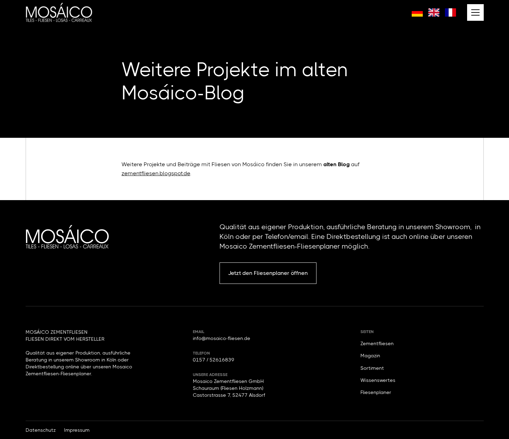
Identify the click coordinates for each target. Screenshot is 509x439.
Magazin (370, 355)
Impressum (77, 430)
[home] (59, 12)
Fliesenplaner (375, 392)
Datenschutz (41, 430)
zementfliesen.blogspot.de (156, 173)
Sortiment (372, 368)
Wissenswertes (377, 380)
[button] (475, 12)
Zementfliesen (377, 343)
